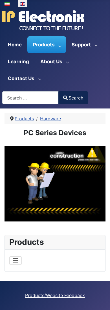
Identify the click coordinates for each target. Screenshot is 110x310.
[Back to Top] (100, 300)
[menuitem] (14, 44)
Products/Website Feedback (55, 295)
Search (76, 98)
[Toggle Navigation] (15, 260)
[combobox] (30, 97)
